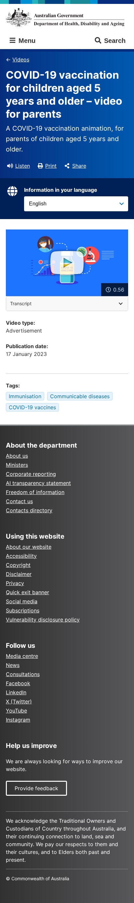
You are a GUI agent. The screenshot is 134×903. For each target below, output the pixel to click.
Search (115, 40)
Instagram (18, 719)
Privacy (15, 583)
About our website (28, 546)
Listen (22, 166)
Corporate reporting (31, 474)
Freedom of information (35, 492)
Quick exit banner (27, 592)
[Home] (67, 17)
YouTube (16, 710)
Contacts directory (29, 510)
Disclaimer (19, 574)
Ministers (17, 465)
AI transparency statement (38, 483)
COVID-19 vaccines (32, 407)
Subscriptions (22, 610)
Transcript (21, 303)
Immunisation (25, 396)
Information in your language (60, 190)
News (13, 665)
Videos (20, 59)
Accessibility (21, 556)
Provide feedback (36, 788)
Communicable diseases (80, 396)
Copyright (18, 565)
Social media (21, 601)
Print (51, 166)
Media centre (22, 656)
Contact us (19, 501)
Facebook (18, 683)
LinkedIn (16, 692)
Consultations (23, 674)
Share (79, 166)
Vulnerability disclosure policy (43, 619)
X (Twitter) (19, 701)
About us (17, 455)
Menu (26, 40)
